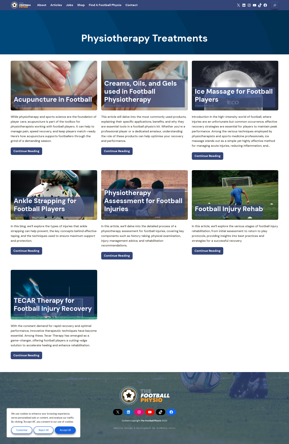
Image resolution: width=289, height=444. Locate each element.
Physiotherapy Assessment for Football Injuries (143, 201)
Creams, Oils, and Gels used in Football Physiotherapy (140, 91)
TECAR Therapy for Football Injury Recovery (53, 304)
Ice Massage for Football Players (234, 95)
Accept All (65, 430)
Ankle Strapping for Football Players (45, 205)
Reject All (44, 430)
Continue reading (26, 151)
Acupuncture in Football (53, 99)
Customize (21, 430)
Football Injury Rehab (229, 209)
